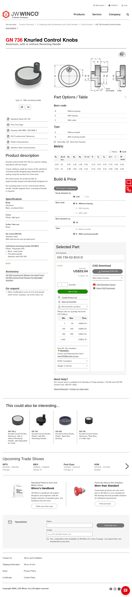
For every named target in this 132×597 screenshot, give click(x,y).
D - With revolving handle (87, 234)
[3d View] (122, 54)
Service (96, 14)
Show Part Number (78, 142)
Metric (114, 152)
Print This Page (17, 125)
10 (77, 222)
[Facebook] (111, 589)
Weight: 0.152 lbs (64, 366)
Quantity (72, 285)
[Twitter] (119, 589)
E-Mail (49, 530)
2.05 (78, 197)
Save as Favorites (69, 302)
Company (115, 14)
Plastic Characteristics (20, 142)
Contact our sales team (79, 389)
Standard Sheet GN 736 (20, 119)
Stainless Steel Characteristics (23, 148)
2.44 (87, 197)
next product (11, 28)
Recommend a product (71, 307)
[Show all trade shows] (127, 465)
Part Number (61, 253)
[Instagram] (115, 589)
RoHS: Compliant (64, 361)
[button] (99, 5)
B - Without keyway (84, 203)
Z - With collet (81, 213)
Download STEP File (109, 271)
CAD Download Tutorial (105, 285)
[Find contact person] (129, 182)
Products (79, 14)
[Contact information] (129, 189)
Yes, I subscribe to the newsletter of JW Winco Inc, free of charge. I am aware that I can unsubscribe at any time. (85, 540)
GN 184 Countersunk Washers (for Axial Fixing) (25, 275)
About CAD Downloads (105, 288)
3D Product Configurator (66, 188)
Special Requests (61, 389)
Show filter (61, 142)
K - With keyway (82, 208)
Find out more (105, 504)
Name (49, 521)
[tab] (21, 107)
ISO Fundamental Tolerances (23, 136)
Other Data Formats (100, 278)
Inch (124, 152)
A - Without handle (83, 229)
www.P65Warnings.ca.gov (68, 356)
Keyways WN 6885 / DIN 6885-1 (24, 130)
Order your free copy (44, 506)
